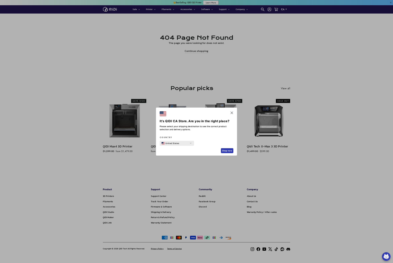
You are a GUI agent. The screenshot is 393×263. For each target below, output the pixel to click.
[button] (231, 113)
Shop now (227, 150)
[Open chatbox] (386, 256)
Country (166, 137)
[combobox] (170, 143)
